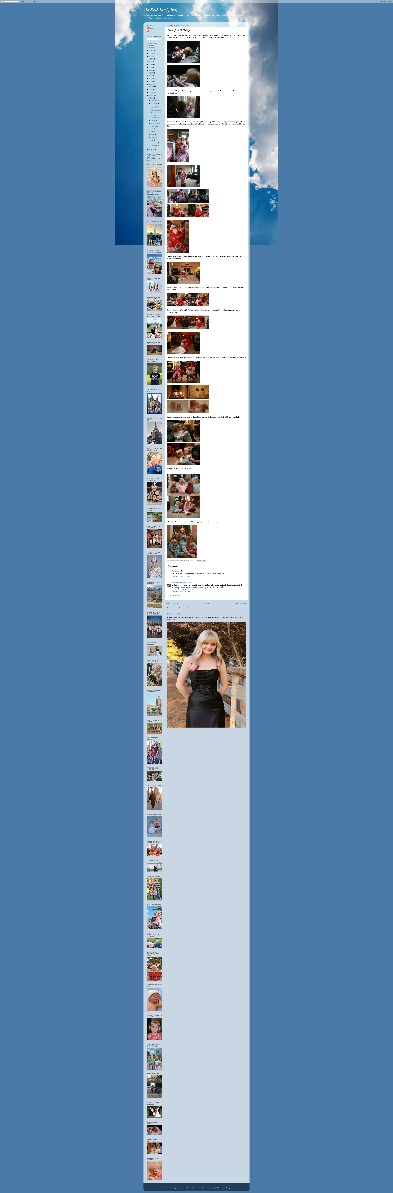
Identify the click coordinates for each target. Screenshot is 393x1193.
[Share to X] (202, 561)
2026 (151, 48)
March (153, 140)
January (153, 145)
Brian (151, 28)
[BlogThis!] (200, 561)
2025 (151, 50)
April (153, 137)
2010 (151, 92)
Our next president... (155, 116)
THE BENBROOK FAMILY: (180, 582)
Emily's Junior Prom (174, 614)
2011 (151, 89)
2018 (151, 70)
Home (207, 603)
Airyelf (215, 1188)
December (154, 100)
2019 (151, 67)
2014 (151, 81)
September (154, 123)
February (154, 143)
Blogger (228, 1188)
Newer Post (172, 603)
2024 (151, 53)
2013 (151, 84)
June (152, 131)
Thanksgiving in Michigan (156, 106)
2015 (151, 78)
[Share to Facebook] (204, 561)
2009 (151, 95)
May (152, 134)
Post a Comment (175, 595)
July (152, 129)
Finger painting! (156, 110)
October (153, 120)
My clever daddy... (156, 113)
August (153, 126)
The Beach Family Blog (160, 10)
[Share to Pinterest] (206, 561)
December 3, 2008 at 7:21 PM (181, 576)
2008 (151, 98)
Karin (151, 31)
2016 (151, 76)
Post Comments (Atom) (183, 608)
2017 (151, 73)
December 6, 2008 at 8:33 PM (181, 591)
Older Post (241, 603)
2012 (151, 87)
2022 (151, 59)
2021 (151, 62)
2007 (151, 149)
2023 (151, 56)
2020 (151, 64)
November (154, 103)
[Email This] (198, 561)
